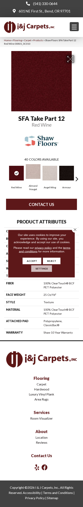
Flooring (17, 40)
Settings (41, 268)
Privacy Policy (35, 498)
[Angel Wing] (50, 173)
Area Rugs (41, 399)
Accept (32, 260)
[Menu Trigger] (74, 26)
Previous (6, 173)
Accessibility (32, 493)
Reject (51, 260)
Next (77, 173)
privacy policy (43, 247)
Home (7, 40)
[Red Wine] (16, 173)
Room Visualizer (41, 418)
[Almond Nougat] (33, 171)
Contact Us (41, 204)
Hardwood (41, 389)
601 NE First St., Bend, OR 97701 (44, 11)
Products (38, 40)
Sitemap (52, 498)
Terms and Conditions (58, 493)
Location (41, 437)
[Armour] (66, 173)
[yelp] (37, 467)
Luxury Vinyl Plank (41, 394)
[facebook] (45, 467)
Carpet (27, 40)
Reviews (41, 442)
